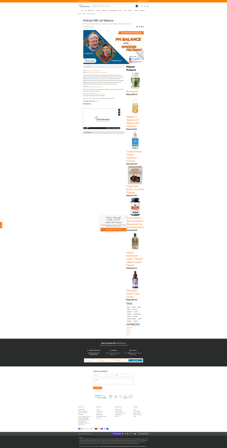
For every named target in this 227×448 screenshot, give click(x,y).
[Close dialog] (125, 218)
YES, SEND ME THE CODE (113, 229)
